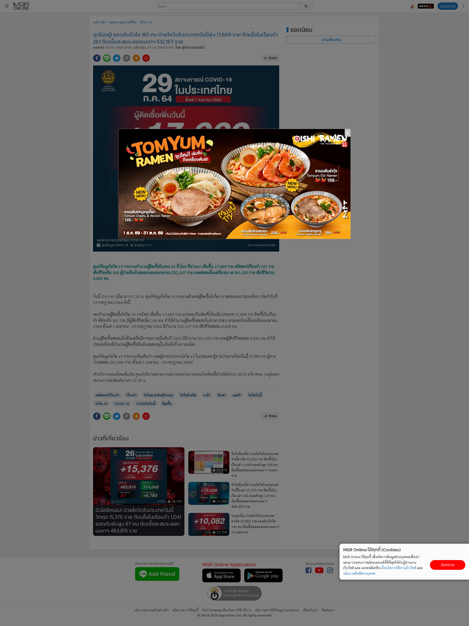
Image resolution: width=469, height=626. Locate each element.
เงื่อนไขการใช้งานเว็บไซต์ (398, 567)
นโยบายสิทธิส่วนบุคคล (359, 573)
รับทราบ (447, 565)
